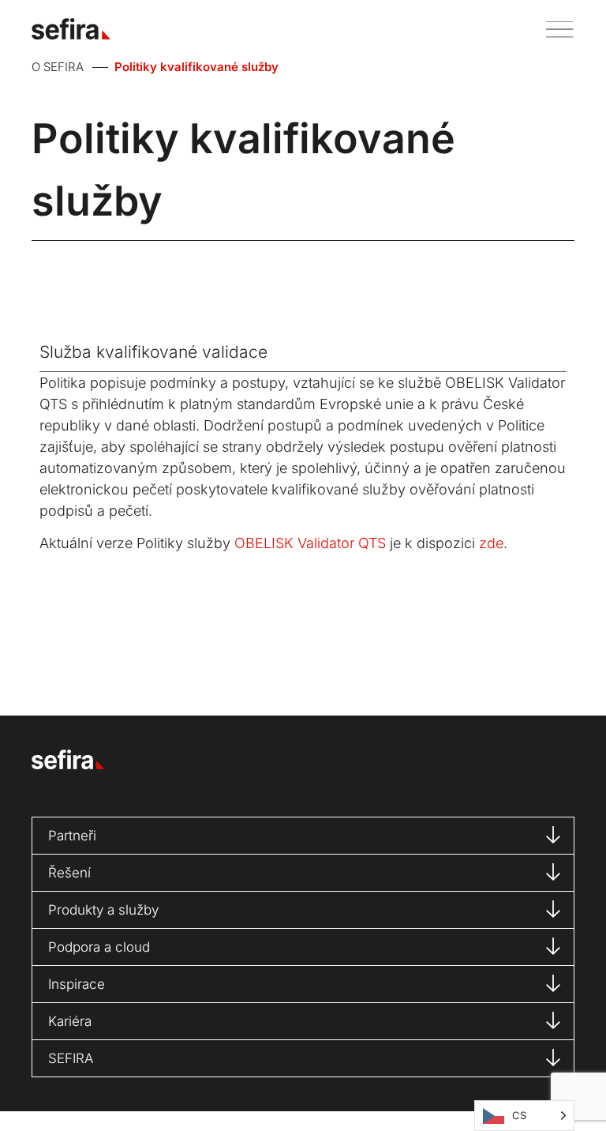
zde (491, 543)
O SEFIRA (58, 66)
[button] (554, 29)
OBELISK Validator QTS (310, 543)
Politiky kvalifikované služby (196, 66)
